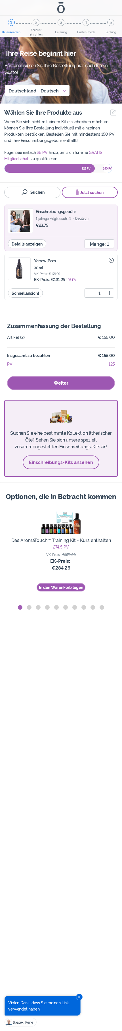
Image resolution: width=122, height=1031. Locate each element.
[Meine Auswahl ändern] (112, 112)
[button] (20, 607)
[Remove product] (111, 260)
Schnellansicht (25, 293)
